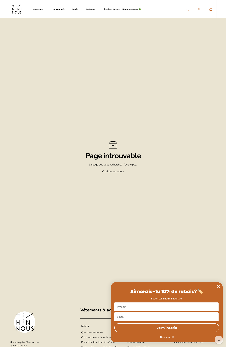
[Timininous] (16, 9)
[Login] (199, 9)
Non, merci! (167, 337)
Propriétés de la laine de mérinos (98, 342)
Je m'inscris (167, 327)
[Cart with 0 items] (210, 9)
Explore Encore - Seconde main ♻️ (122, 9)
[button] (210, 9)
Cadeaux (90, 9)
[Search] (187, 9)
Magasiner (38, 9)
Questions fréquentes (92, 332)
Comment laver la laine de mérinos (99, 337)
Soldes (75, 9)
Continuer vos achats (113, 171)
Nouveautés (58, 9)
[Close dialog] (218, 286)
